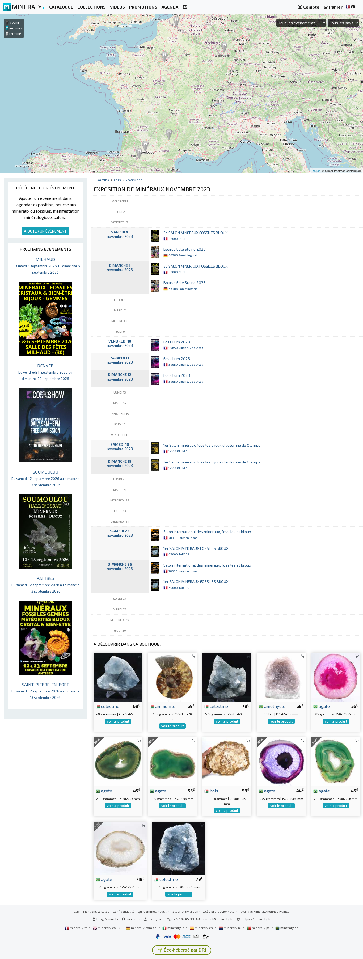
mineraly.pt (260, 928)
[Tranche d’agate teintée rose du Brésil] (335, 676)
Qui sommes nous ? (152, 911)
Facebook (132, 919)
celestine (109, 706)
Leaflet (315, 170)
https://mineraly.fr (256, 919)
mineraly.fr (78, 928)
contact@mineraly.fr (217, 919)
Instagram (155, 919)
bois (213, 790)
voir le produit (118, 721)
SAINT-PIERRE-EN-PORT (45, 691)
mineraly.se (289, 928)
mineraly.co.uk (109, 928)
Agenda (103, 180)
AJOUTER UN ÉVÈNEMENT (45, 231)
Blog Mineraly (107, 919)
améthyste (274, 706)
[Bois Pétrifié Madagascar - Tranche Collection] (226, 761)
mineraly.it (176, 928)
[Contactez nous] (184, 7)
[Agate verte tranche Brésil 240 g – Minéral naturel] (335, 761)
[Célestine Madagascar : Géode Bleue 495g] (118, 676)
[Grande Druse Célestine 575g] (226, 676)
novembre (133, 180)
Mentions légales (96, 911)
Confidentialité (123, 911)
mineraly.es (204, 928)
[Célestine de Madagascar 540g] (178, 847)
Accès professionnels (218, 911)
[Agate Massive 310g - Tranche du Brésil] (120, 847)
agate (324, 706)
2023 (117, 180)
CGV (77, 911)
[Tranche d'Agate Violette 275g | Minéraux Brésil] (281, 761)
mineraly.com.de (143, 928)
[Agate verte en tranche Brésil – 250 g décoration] (118, 761)
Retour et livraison (184, 911)
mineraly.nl (232, 928)
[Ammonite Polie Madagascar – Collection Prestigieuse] (172, 676)
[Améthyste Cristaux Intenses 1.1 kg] (281, 676)
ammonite (164, 706)
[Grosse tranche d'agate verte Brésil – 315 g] (172, 761)
